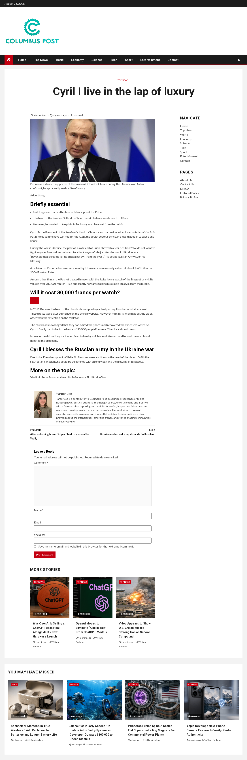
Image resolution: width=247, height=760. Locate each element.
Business (192, 684)
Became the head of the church (59, 309)
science (133, 684)
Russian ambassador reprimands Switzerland (127, 432)
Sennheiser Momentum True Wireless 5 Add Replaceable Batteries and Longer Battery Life (34, 730)
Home (22, 60)
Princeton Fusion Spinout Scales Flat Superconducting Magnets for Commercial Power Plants (151, 730)
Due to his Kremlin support (46, 357)
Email (38, 522)
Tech (113, 60)
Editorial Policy (189, 193)
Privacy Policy (189, 197)
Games (74, 684)
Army (131, 256)
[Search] (239, 60)
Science (97, 60)
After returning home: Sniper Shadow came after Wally (60, 434)
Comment (41, 462)
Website (39, 534)
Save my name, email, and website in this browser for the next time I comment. (86, 546)
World (59, 60)
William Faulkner (35, 740)
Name (38, 510)
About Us (186, 180)
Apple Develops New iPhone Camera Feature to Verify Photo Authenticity (209, 730)
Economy (77, 60)
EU (75, 357)
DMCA (184, 188)
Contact (173, 60)
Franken (42, 272)
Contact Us (187, 184)
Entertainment (150, 60)
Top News (41, 60)
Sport (129, 60)
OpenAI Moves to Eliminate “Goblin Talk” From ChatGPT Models (91, 628)
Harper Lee (40, 115)
